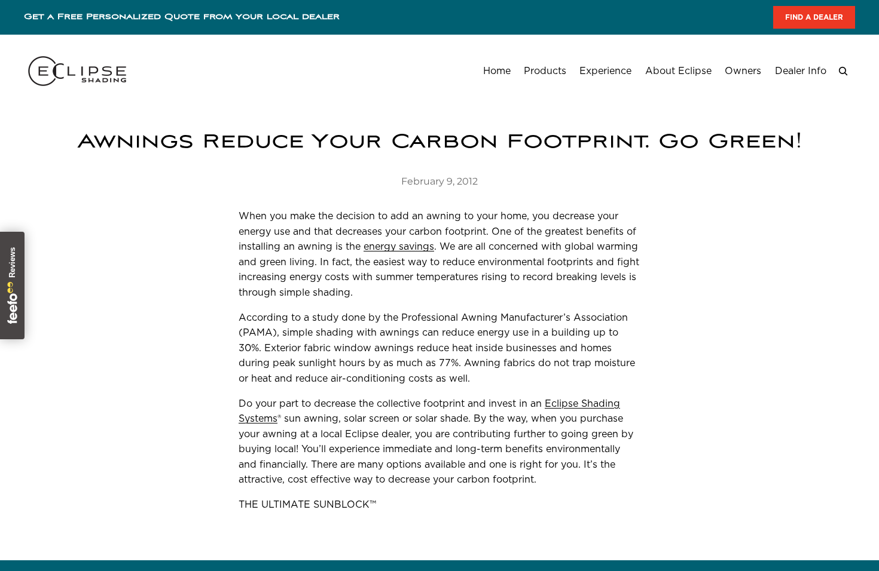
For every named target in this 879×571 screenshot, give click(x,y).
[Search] (843, 71)
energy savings (399, 246)
